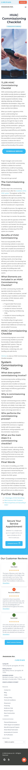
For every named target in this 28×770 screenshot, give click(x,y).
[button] (25, 7)
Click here (4, 356)
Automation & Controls (11, 732)
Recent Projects (8, 710)
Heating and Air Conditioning (14, 26)
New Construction (9, 713)
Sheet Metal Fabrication (11, 730)
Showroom (7, 703)
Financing (7, 705)
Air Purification (8, 735)
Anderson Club (8, 708)
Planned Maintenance (10, 722)
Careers (6, 715)
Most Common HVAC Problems (13, 500)
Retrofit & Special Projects (11, 727)
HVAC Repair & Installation (12, 725)
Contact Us (7, 690)
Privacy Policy (8, 697)
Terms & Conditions (10, 700)
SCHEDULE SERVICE (14, 151)
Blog (5, 692)
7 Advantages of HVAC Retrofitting (14, 498)
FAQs (5, 695)
